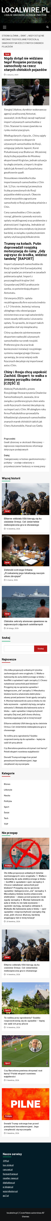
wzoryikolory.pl (10, 1191)
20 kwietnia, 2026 (13, 922)
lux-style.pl (8, 1165)
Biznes (7, 784)
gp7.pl (6, 1195)
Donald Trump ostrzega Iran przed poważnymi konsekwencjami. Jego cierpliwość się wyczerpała (20, 760)
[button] (5, 26)
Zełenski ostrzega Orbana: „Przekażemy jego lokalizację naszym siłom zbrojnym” (24, 573)
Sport (6, 807)
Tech (6, 818)
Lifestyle (8, 789)
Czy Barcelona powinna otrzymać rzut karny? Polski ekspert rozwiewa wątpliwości (25, 750)
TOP (6, 824)
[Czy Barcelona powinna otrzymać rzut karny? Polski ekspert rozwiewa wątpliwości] (25, 1051)
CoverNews (25, 1212)
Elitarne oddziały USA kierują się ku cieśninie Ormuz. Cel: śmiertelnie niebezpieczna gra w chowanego (23, 521)
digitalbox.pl (9, 1182)
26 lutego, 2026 (12, 628)
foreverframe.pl (10, 1173)
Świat (7, 54)
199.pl (6, 1160)
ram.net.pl (8, 1169)
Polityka (8, 801)
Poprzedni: (24, 444)
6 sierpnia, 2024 (12, 75)
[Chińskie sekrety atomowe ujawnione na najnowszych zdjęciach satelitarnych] (25, 602)
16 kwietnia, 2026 (13, 529)
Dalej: (25, 461)
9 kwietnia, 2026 (12, 1080)
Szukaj (6, 638)
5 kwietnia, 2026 (12, 1133)
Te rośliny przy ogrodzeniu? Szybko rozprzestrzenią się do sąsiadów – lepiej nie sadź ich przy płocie (24, 739)
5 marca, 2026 (12, 580)
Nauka (7, 795)
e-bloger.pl (8, 1186)
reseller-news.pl (10, 1178)
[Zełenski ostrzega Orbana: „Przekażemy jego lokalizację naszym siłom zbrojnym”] (25, 550)
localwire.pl (25, 10)
